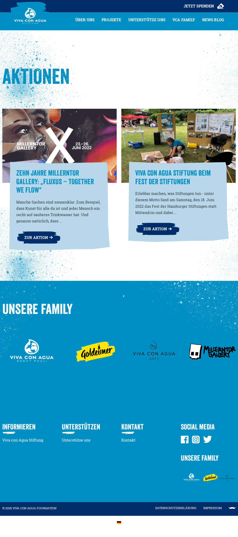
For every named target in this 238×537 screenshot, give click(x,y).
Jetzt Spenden (199, 6)
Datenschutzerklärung (175, 508)
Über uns (85, 19)
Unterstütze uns (146, 19)
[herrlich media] (232, 508)
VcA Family (183, 19)
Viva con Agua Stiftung (22, 440)
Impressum (212, 508)
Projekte (111, 19)
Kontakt (128, 440)
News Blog (213, 19)
